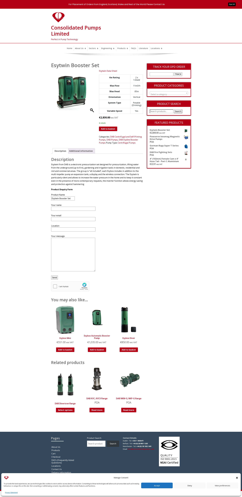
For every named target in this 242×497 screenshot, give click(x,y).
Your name (56, 205)
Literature (143, 48)
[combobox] (169, 93)
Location (55, 225)
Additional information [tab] (81, 151)
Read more (97, 410)
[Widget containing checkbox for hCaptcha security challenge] (70, 286)
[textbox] (169, 94)
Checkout (55, 456)
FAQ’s (133, 48)
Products (121, 48)
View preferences (222, 485)
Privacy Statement (11, 492)
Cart (53, 453)
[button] (237, 477)
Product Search (94, 438)
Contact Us (56, 469)
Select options (65, 410)
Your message (58, 236)
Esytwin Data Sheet (108, 71)
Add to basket (108, 128)
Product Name (58, 194)
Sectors (92, 48)
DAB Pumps (112, 139)
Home (69, 48)
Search (178, 111)
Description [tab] (60, 151)
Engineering (106, 48)
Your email (56, 215)
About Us (79, 48)
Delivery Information (61, 472)
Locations (155, 48)
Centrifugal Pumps (126, 142)
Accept (157, 485)
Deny (189, 485)
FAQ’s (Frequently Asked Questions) (62, 461)
